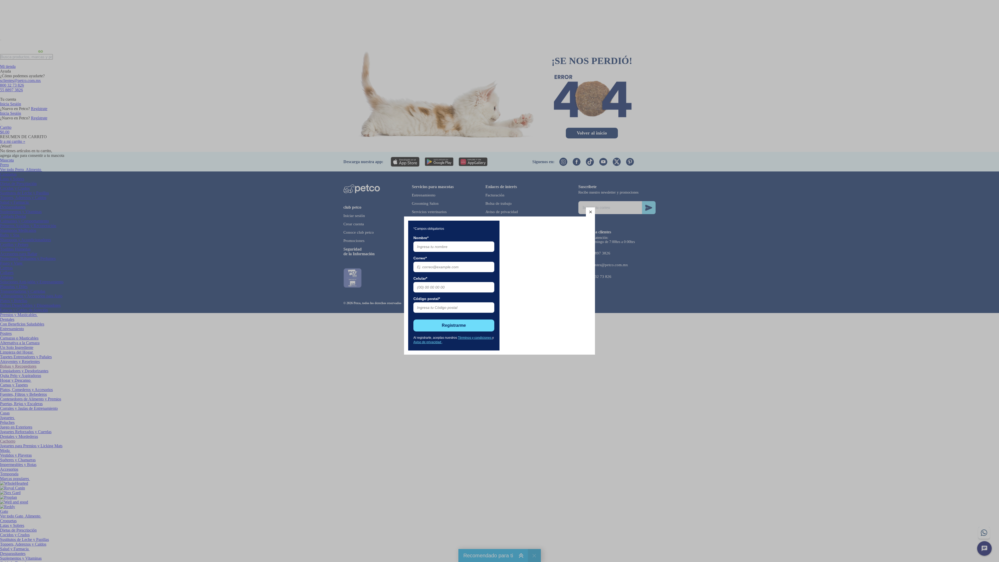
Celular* (420, 278)
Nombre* (420, 238)
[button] (590, 211)
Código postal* (426, 299)
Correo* (420, 258)
